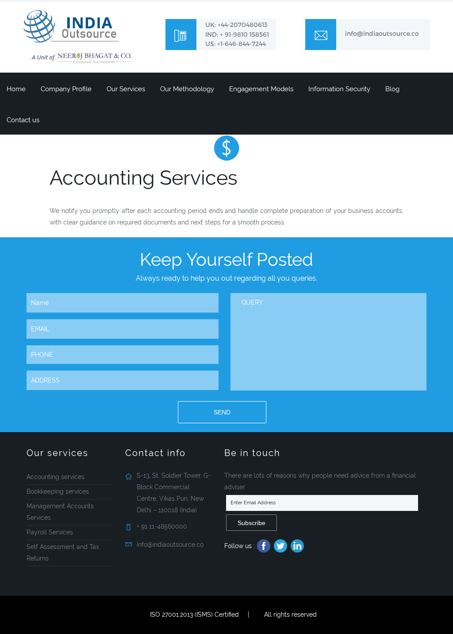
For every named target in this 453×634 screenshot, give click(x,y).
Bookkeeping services (58, 491)
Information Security (339, 89)
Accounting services (55, 476)
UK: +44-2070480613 (236, 24)
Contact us (23, 120)
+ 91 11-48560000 (162, 526)
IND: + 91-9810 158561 (237, 34)
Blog (392, 89)
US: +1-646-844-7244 (235, 43)
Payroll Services (50, 532)
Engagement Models (261, 89)
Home (16, 89)
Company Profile (66, 89)
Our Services (126, 89)
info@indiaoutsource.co (382, 33)
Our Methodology (187, 89)
